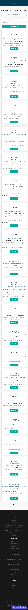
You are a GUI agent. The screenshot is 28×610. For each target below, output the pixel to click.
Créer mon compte (14, 548)
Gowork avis (14, 562)
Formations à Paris (14, 569)
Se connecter (14, 546)
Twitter (14, 585)
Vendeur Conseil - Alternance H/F (14, 465)
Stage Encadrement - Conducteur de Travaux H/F (14, 135)
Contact (14, 520)
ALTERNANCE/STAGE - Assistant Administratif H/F (14, 38)
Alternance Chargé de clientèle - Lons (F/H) (14, 444)
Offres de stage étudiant (14, 606)
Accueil (14, 518)
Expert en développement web (14, 572)
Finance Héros (14, 533)
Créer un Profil (14, 574)
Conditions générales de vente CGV (14, 530)
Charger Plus (14, 504)
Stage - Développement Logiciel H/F (14, 184)
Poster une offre (14, 541)
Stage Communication (14, 602)
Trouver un (14, 554)
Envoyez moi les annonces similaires (11, 20)
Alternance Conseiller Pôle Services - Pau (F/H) (14, 378)
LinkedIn (14, 588)
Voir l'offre (14, 48)
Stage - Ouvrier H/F (14, 83)
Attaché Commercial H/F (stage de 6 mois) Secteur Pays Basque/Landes (14, 162)
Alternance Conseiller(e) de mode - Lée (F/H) (14, 335)
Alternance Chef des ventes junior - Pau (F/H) (14, 356)
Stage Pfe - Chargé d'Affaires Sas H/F (14, 109)
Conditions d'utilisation (14, 523)
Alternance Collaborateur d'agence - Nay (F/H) (14, 312)
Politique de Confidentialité (14, 528)
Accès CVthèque (14, 543)
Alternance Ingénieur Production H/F (14, 211)
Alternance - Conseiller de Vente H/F (14, 238)
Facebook (14, 583)
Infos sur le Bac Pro (14, 567)
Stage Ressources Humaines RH (14, 600)
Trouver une (14, 557)
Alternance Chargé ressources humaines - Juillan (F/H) (14, 264)
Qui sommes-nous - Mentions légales (14, 525)
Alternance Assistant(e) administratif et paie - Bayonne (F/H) (14, 487)
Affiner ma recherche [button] (14, 14)
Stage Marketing (14, 604)
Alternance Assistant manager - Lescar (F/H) (14, 423)
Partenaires (14, 535)
